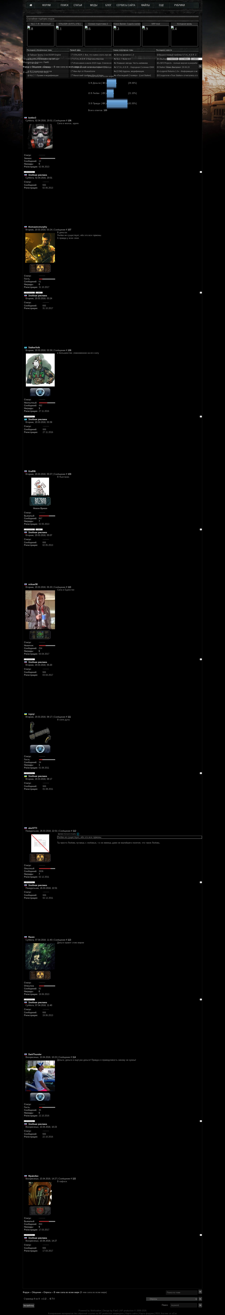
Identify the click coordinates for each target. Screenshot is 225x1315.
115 (74, 1178)
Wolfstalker (95, 1310)
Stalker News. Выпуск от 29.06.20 (174, 67)
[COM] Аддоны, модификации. (130, 71)
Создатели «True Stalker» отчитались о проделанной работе (187, 75)
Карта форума (146, 1313)
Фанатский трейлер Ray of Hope (88, 75)
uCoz (174, 1313)
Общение (36, 1292)
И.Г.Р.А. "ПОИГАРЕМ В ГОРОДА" (44, 59)
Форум (26, 67)
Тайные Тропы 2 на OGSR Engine (45, 55)
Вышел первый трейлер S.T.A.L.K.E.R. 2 (177, 55)
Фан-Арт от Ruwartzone (84, 71)
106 (69, 120)
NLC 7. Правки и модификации (43, 75)
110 (69, 587)
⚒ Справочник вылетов (40, 71)
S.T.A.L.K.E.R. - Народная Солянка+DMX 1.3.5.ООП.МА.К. (143, 67)
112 (74, 831)
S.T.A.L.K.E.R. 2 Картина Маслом (88, 59)
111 (69, 717)
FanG (116, 1310)
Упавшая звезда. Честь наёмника (132, 63)
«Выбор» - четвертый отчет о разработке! (179, 59)
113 (69, 940)
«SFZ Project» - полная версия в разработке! (180, 63)
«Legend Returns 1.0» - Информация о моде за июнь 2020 (186, 71)
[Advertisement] (129, 202)
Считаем (33, 63)
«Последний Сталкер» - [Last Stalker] (133, 75)
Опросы (47, 1292)
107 (69, 229)
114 (74, 1057)
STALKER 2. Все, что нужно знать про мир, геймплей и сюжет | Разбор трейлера (110, 55)
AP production (127, 1310)
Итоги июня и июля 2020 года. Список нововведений (98, 63)
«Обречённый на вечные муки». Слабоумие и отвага (98, 67)
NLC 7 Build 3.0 (123, 59)
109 (69, 474)
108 (69, 350)
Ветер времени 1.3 (125, 55)
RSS (157, 1313)
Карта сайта (132, 1313)
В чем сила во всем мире (66, 1292)
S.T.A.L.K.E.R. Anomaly (39, 67)
